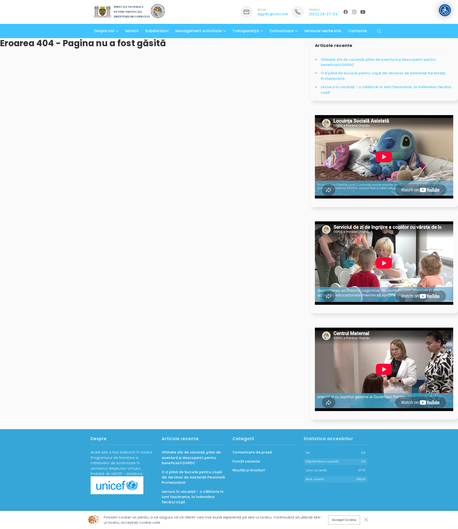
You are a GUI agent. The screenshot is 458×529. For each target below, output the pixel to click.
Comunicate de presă (252, 452)
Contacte (357, 30)
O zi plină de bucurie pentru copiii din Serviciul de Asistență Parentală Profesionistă (383, 76)
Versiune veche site (322, 30)
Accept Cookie (344, 520)
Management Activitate (198, 30)
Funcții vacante (246, 461)
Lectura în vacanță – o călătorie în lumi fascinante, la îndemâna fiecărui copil (386, 90)
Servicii (131, 30)
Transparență (245, 30)
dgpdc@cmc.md (273, 14)
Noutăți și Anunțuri (249, 470)
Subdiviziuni (156, 30)
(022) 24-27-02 (323, 14)
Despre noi (104, 30)
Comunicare (281, 30)
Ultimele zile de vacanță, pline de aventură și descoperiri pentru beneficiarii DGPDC (378, 62)
